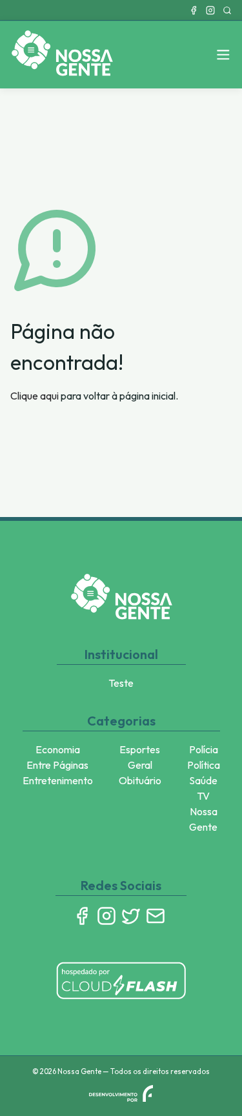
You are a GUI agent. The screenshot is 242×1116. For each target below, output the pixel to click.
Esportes (139, 749)
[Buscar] (227, 10)
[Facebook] (193, 10)
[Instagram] (210, 10)
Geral (140, 764)
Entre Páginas (57, 764)
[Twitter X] (131, 916)
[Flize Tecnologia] (121, 1093)
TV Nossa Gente (203, 811)
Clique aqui (34, 395)
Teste (121, 682)
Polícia (203, 749)
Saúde (203, 780)
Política (203, 764)
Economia (57, 749)
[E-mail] (155, 916)
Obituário (140, 780)
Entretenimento (58, 780)
